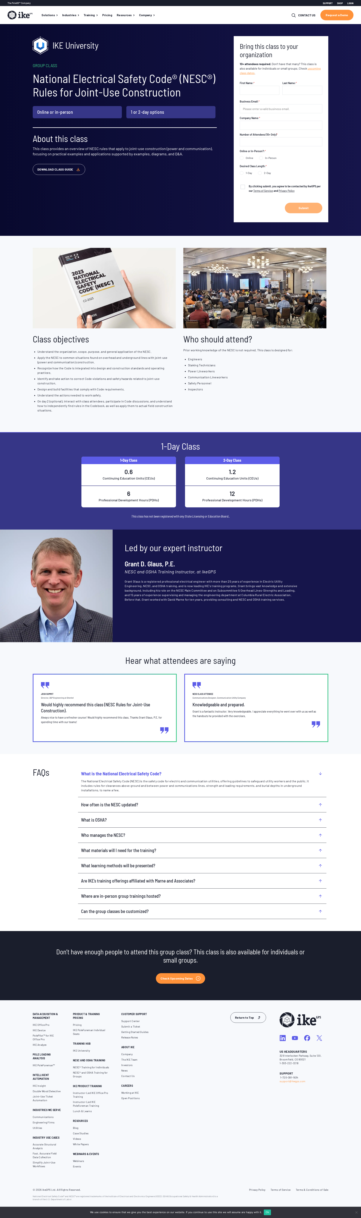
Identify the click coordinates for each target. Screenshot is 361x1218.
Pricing (77, 1024)
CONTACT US (306, 15)
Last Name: (289, 83)
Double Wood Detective (47, 1091)
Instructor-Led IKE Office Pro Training (90, 1094)
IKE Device (39, 1030)
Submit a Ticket (130, 1026)
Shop (340, 3)
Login (350, 3)
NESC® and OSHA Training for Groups (90, 1074)
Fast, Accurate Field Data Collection (45, 1155)
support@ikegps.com (292, 1081)
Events (77, 1166)
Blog (75, 1127)
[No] (356, 1212)
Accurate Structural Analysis (44, 1146)
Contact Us (128, 1076)
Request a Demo (337, 15)
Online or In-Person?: (253, 151)
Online (249, 157)
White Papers (81, 1144)
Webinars (78, 1161)
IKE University (81, 1050)
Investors (127, 1065)
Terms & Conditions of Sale (312, 1189)
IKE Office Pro (41, 1024)
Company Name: (250, 118)
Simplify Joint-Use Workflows (44, 1164)
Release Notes (129, 1037)
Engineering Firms (44, 1122)
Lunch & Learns (82, 1111)
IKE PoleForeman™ (44, 1065)
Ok (267, 1212)
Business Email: (250, 101)
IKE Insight (39, 1085)
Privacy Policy (287, 190)
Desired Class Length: (253, 166)
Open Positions (130, 1098)
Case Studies (81, 1133)
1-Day (249, 173)
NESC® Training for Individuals (91, 1067)
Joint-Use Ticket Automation (43, 1098)
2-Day (267, 173)
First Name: (247, 83)
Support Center (130, 1021)
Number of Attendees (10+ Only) (259, 134)
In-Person (271, 157)
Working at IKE (130, 1092)
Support (328, 3)
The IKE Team (129, 1059)
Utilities (37, 1127)
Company (127, 1054)
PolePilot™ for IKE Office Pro (43, 1037)
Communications (43, 1117)
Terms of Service (263, 190)
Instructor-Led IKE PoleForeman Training (86, 1103)
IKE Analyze (39, 1044)
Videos (77, 1138)
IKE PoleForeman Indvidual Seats (89, 1031)
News (124, 1070)
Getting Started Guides (135, 1032)
